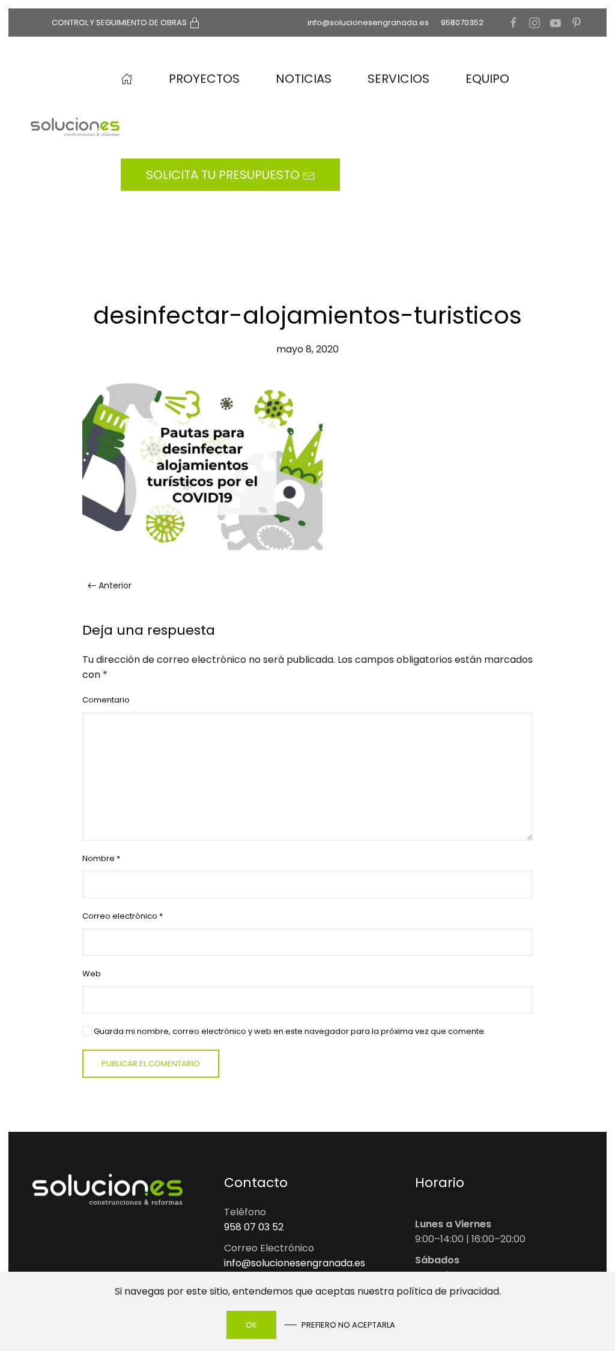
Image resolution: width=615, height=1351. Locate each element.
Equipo (487, 78)
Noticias (304, 78)
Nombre (101, 858)
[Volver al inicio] (76, 127)
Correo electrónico (122, 916)
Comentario (106, 700)
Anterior (115, 585)
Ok (251, 1325)
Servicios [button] (398, 78)
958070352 (462, 22)
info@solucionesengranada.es (368, 22)
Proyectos (204, 78)
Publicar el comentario (150, 1063)
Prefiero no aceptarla (348, 1325)
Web (91, 973)
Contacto (256, 1182)
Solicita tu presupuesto (224, 174)
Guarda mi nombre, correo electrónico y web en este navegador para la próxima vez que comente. (289, 1031)
